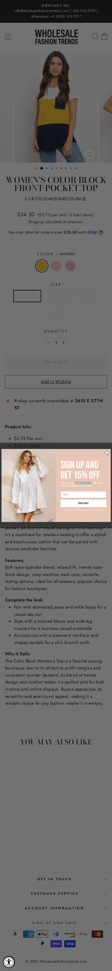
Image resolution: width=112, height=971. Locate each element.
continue (83, 503)
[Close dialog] (107, 452)
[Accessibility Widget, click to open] (9, 962)
